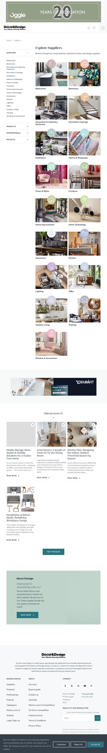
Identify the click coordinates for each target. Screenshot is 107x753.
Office (9, 106)
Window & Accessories (16, 116)
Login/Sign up (13, 720)
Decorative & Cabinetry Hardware (16, 68)
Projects (11, 140)
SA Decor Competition (39, 710)
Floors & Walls (12, 83)
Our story (33, 684)
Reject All (78, 744)
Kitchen (10, 99)
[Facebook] (65, 686)
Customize (61, 744)
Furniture (10, 86)
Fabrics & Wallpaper (14, 79)
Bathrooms (11, 60)
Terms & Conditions (37, 720)
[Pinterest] (91, 686)
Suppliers (11, 53)
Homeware (11, 96)
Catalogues (12, 705)
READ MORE (27, 615)
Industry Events (36, 715)
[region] (53, 743)
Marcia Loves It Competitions (42, 705)
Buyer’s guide (35, 689)
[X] (71, 686)
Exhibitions (11, 76)
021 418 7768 (88, 694)
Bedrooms (11, 64)
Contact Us (33, 695)
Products (11, 126)
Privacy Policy (35, 726)
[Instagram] (78, 686)
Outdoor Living (13, 109)
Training (10, 113)
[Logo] (44, 28)
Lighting (10, 103)
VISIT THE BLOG (53, 552)
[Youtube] (84, 686)
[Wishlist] (94, 28)
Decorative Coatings (15, 73)
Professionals (13, 133)
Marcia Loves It (13, 710)
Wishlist (10, 715)
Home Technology (14, 93)
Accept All (95, 744)
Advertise (33, 700)
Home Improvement (15, 89)
